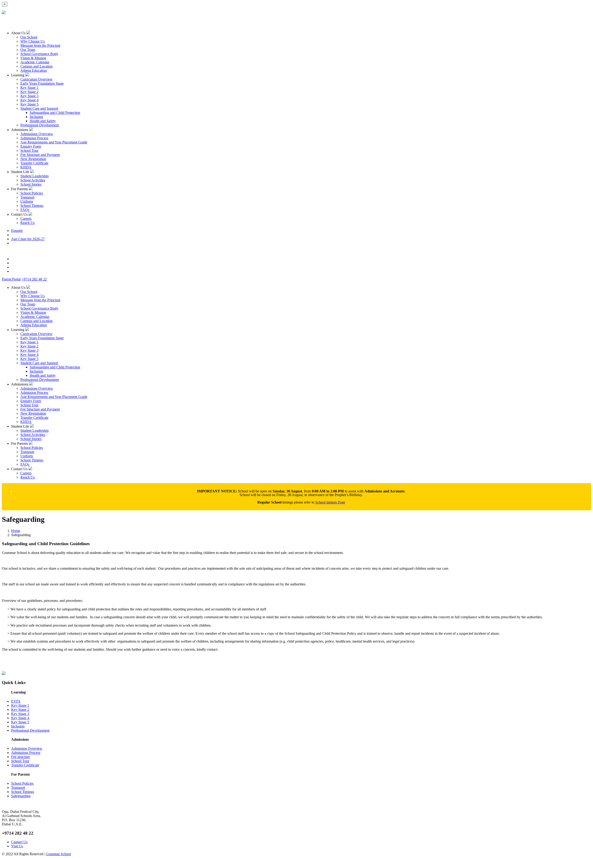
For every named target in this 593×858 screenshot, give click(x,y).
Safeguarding (21, 796)
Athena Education (33, 70)
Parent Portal (11, 279)
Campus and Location (36, 66)
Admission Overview (26, 748)
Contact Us (19, 842)
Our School (28, 37)
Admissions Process (25, 753)
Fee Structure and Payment (40, 155)
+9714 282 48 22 (34, 279)
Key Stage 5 (29, 104)
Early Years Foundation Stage (42, 83)
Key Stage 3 (29, 96)
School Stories (30, 184)
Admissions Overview (36, 134)
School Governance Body (39, 54)
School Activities (32, 180)
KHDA (26, 167)
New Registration (33, 159)
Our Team (27, 50)
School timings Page (330, 502)
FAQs (24, 210)
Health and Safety (43, 121)
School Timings (31, 206)
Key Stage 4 (29, 100)
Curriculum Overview (36, 79)
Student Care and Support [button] (39, 108)
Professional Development (39, 125)
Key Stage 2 (29, 92)
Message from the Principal (40, 45)
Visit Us (17, 846)
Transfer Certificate (34, 163)
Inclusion (36, 117)
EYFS (15, 701)
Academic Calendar (34, 62)
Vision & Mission (33, 58)
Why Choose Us (32, 41)
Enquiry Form (30, 146)
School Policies (31, 193)
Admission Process (34, 138)
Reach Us (27, 223)
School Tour (29, 150)
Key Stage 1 (29, 88)
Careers (26, 219)
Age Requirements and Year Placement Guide (53, 142)
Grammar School (58, 854)
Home (15, 531)
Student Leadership (34, 176)
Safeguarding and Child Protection (55, 113)
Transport (27, 197)
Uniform (26, 201)
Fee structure (20, 757)
